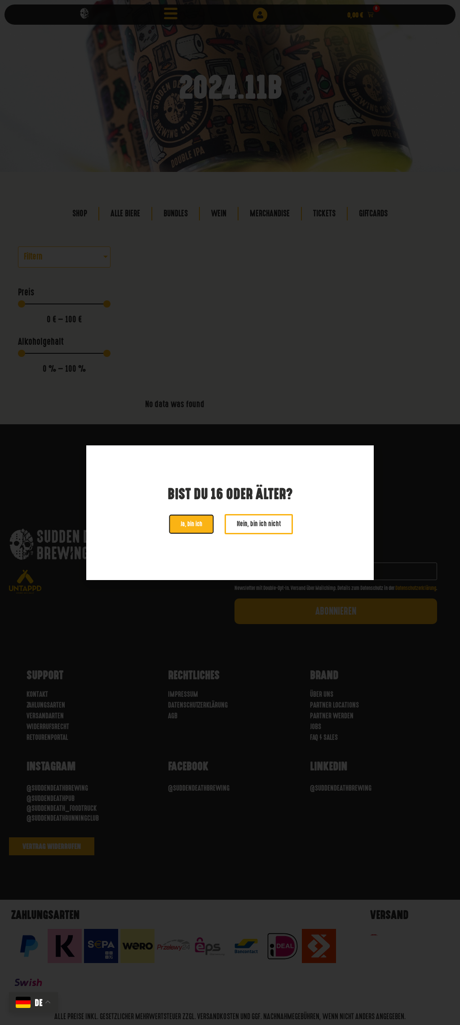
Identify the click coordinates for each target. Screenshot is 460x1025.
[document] (230, 512)
